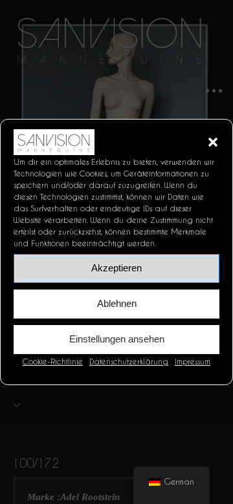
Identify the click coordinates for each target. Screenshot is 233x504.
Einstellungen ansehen (116, 338)
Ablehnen (117, 303)
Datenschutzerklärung (128, 361)
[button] (212, 142)
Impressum (192, 361)
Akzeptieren (116, 267)
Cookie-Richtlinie (53, 361)
